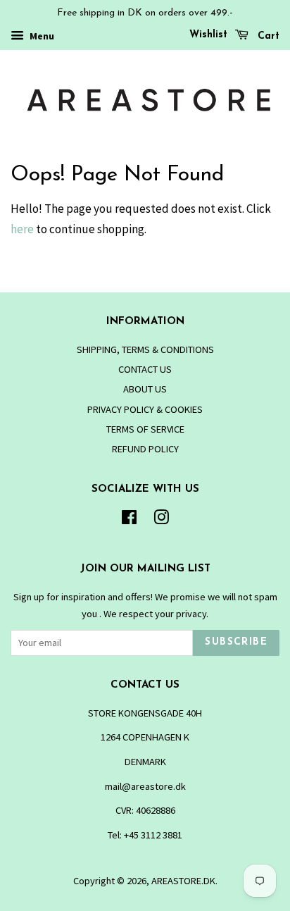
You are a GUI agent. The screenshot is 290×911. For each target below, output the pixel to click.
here (22, 229)
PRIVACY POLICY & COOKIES (145, 409)
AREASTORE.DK (183, 880)
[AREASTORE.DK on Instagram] (161, 520)
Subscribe (236, 642)
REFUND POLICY (145, 448)
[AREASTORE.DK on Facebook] (129, 520)
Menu (40, 36)
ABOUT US (145, 389)
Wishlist (208, 35)
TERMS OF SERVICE (145, 429)
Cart (266, 36)
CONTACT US (145, 369)
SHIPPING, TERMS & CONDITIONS (145, 349)
